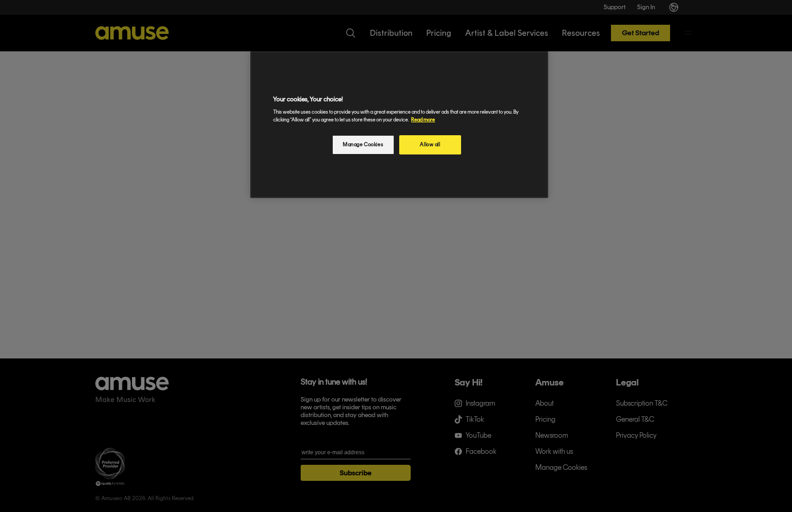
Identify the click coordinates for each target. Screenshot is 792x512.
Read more (423, 119)
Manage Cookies (363, 144)
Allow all (430, 144)
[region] (399, 124)
